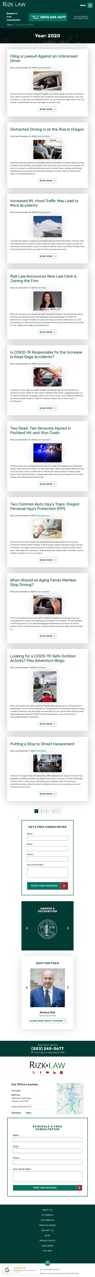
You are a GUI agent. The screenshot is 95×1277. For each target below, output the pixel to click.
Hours (28, 1113)
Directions (16, 1113)
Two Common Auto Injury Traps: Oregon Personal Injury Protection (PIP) (44, 506)
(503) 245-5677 (25, 1107)
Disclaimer (47, 1246)
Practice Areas (47, 1225)
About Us (47, 1210)
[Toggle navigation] (90, 5)
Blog (47, 1235)
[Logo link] (39, 5)
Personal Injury (44, 212)
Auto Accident (44, 68)
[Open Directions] (70, 1084)
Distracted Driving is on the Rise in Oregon (47, 129)
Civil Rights (41, 751)
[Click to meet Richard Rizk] (47, 969)
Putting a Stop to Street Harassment (42, 744)
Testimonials (48, 1220)
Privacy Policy (47, 1241)
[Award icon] (47, 921)
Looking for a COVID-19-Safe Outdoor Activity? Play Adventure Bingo (43, 658)
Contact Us (47, 1230)
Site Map (47, 1251)
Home (9, 25)
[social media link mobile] (33, 1072)
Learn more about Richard (46, 1021)
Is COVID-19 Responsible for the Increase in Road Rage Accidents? (46, 354)
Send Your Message (44, 885)
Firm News (41, 288)
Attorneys (47, 1215)
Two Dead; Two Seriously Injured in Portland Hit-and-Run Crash (40, 430)
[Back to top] (47, 1263)
